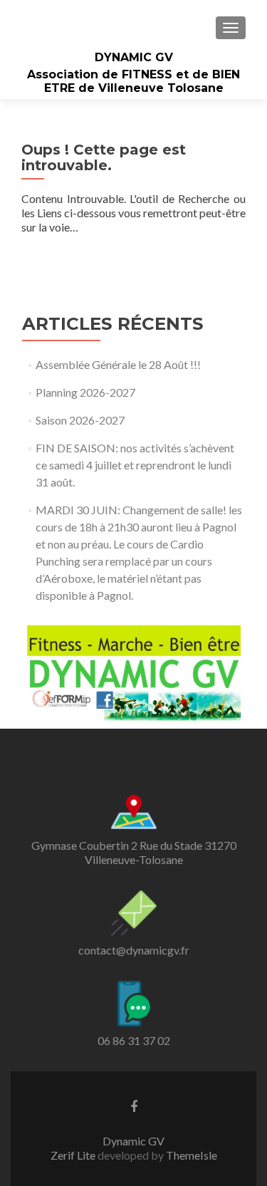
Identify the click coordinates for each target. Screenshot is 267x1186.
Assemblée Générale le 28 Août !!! (118, 364)
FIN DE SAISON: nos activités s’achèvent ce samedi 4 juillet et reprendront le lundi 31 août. (135, 465)
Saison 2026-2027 (80, 420)
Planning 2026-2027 (85, 392)
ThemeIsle (191, 1155)
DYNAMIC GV (134, 57)
